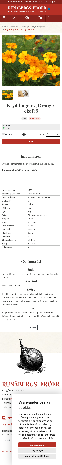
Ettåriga (25, 26)
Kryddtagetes (38, 26)
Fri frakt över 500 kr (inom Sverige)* (40, 2)
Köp (31, 141)
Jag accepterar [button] (37, 445)
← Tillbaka (31, 327)
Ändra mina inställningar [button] (37, 456)
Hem (4, 26)
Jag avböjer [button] (37, 450)
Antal (41, 134)
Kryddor (14, 26)
